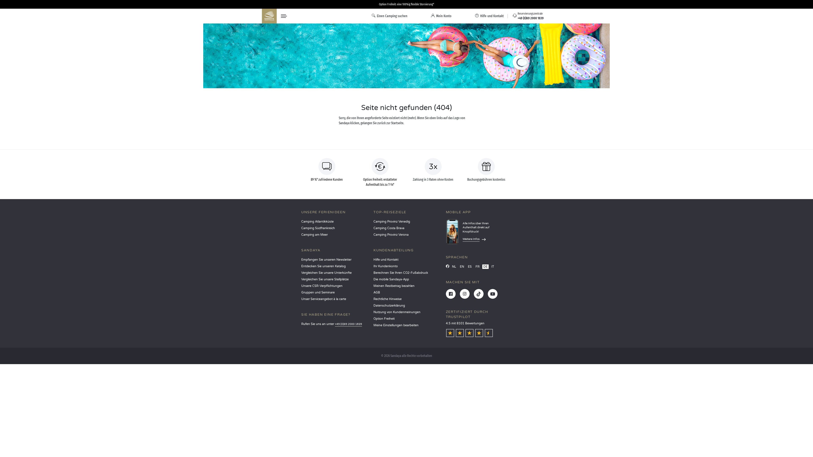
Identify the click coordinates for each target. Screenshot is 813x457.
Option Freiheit (384, 319)
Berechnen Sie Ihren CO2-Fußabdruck (400, 273)
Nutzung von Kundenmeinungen (396, 312)
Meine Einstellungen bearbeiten (396, 325)
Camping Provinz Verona (391, 235)
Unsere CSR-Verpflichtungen (322, 286)
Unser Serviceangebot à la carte (323, 299)
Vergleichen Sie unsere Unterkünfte (326, 273)
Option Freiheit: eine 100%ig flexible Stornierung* (406, 4)
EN (462, 266)
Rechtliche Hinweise (387, 299)
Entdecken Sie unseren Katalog (323, 266)
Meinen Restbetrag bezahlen (394, 286)
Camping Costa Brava (388, 228)
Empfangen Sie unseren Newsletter (326, 260)
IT (492, 266)
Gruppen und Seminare (318, 292)
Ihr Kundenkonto (385, 266)
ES (470, 266)
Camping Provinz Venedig (391, 221)
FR (478, 266)
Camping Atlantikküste (317, 221)
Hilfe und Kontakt (385, 260)
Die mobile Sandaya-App (391, 279)
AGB (376, 292)
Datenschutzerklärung (389, 305)
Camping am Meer (314, 235)
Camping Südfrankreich (318, 228)
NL (454, 266)
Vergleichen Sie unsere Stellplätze (325, 279)
